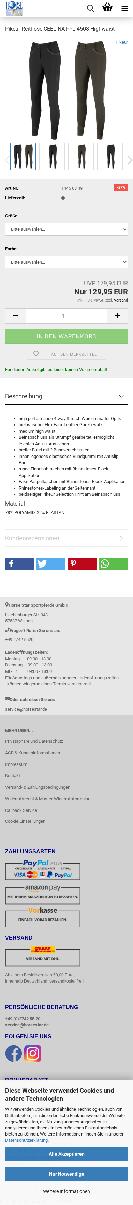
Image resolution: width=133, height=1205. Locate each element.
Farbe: (11, 248)
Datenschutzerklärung (26, 1140)
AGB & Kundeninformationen (32, 752)
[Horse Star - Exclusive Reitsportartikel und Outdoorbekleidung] (12, 8)
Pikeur (122, 42)
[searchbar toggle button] (90, 8)
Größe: (12, 215)
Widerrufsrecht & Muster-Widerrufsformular (47, 798)
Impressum (16, 764)
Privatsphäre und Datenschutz (34, 741)
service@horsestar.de (27, 1025)
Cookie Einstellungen (25, 821)
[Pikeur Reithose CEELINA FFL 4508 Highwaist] (66, 89)
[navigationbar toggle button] (124, 8)
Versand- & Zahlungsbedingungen (37, 787)
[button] (15, 316)
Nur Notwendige (66, 1174)
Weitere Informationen (66, 1191)
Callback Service (21, 810)
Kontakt (12, 775)
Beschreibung (23, 396)
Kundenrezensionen (32, 538)
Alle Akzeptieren (67, 1154)
